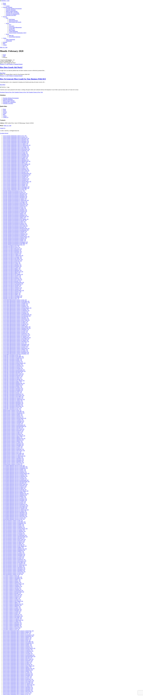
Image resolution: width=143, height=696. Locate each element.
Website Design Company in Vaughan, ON (13, 419)
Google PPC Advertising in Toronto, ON (12, 367)
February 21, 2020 (4, 64)
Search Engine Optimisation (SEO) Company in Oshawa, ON (17, 661)
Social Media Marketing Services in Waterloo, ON (15, 472)
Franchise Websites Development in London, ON (14, 212)
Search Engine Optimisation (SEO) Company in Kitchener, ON (18, 674)
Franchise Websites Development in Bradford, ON (15, 195)
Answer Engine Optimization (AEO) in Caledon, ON (15, 143)
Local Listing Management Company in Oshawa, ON (15, 321)
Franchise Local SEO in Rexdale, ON (12, 281)
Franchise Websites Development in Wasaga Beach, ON (16, 236)
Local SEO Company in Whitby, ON (11, 579)
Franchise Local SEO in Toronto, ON (12, 286)
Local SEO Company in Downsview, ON (13, 616)
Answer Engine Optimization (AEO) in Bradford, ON (15, 139)
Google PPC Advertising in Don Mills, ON (13, 396)
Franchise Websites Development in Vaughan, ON (15, 235)
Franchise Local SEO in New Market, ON (13, 274)
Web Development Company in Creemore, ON (14, 563)
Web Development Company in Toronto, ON (13, 532)
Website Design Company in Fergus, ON (12, 448)
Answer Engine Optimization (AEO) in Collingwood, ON (16, 145)
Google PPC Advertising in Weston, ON (12, 360)
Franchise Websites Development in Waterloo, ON (15, 238)
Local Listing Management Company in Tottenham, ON (16, 310)
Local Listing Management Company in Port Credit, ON (16, 320)
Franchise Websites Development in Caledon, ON (14, 199)
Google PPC (12, 28)
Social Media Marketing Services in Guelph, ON (14, 501)
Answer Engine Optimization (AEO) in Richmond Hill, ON (17, 173)
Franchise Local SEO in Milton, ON (11, 273)
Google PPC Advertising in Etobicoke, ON (13, 394)
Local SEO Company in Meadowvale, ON (13, 604)
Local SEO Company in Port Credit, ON (12, 594)
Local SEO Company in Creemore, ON (12, 618)
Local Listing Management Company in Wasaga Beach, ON (17, 308)
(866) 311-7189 (3, 47)
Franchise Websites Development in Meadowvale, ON (16, 216)
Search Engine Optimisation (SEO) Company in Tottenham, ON (18, 651)
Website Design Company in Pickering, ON (13, 430)
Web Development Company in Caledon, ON (14, 566)
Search (7, 23)
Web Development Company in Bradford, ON (14, 570)
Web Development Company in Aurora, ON (13, 573)
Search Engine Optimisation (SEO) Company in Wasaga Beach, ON (19, 648)
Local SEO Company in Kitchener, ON (12, 609)
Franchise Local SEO (11, 15)
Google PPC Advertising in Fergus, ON (12, 392)
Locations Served (4, 133)
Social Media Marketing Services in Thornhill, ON (15, 478)
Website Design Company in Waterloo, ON (13, 417)
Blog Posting (12, 30)
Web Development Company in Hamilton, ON (14, 555)
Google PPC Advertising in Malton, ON (12, 386)
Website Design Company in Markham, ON (13, 439)
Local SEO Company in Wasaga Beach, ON (13, 583)
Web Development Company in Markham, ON (14, 550)
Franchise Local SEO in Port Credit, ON (12, 279)
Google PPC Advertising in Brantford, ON (13, 402)
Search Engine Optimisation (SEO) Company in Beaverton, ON (18, 691)
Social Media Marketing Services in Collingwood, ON (16, 509)
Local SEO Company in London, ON (12, 608)
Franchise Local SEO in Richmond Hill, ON (13, 282)
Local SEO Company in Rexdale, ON (12, 593)
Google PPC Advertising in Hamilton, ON (13, 390)
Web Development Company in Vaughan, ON (14, 530)
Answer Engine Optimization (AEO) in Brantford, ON (16, 142)
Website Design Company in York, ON (12, 410)
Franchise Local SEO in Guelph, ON (11, 263)
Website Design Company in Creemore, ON (13, 454)
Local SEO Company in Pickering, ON (12, 596)
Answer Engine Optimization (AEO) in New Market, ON (16, 164)
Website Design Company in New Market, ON (14, 435)
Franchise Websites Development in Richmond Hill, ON (16, 228)
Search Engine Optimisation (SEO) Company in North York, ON (18, 630)
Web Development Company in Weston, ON (13, 526)
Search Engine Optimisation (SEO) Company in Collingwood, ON (18, 684)
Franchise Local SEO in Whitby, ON (11, 294)
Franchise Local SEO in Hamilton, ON (12, 265)
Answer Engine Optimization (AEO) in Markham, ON (16, 160)
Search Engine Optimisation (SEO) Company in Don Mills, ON (18, 682)
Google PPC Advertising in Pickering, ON (13, 375)
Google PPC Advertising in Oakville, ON (13, 379)
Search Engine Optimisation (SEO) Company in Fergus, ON (17, 678)
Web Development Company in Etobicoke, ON (14, 559)
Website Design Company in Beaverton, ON (13, 462)
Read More (2, 73)
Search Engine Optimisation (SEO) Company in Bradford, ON (18, 690)
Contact (5, 45)
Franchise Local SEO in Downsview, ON (13, 259)
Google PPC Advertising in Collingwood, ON (14, 399)
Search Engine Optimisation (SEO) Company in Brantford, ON (18, 687)
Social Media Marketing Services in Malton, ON (14, 496)
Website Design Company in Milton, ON (12, 437)
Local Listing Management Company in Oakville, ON (15, 324)
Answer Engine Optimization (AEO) (17, 32)
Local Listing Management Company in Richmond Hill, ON (17, 314)
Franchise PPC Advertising (12, 12)
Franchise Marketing (11, 10)
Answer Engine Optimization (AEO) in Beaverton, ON (16, 138)
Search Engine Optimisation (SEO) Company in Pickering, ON (18, 660)
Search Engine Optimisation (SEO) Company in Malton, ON (17, 671)
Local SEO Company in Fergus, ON (11, 613)
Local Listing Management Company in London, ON (15, 351)
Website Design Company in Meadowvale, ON (14, 438)
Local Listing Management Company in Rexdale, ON (15, 317)
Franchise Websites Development (14, 8)
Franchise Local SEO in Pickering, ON (12, 278)
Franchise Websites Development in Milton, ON (14, 217)
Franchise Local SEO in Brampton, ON (12, 251)
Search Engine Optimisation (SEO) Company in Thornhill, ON (18, 653)
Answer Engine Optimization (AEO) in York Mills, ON (16, 188)
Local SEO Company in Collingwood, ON (13, 620)
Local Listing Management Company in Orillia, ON (15, 322)
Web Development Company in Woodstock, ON (14, 523)
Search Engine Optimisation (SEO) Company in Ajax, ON (17, 694)
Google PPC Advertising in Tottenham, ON (13, 365)
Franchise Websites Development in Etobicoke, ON (15, 205)
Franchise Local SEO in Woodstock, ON (12, 296)
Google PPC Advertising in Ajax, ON (12, 409)
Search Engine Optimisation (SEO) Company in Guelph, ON (17, 676)
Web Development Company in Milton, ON (13, 547)
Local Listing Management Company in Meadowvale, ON (17, 328)
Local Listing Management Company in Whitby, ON (15, 304)
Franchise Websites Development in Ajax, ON (14, 191)
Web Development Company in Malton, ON (13, 551)
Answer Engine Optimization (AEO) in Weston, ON (15, 184)
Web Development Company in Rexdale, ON (13, 538)
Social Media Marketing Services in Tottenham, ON (15, 476)
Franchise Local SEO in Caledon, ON (12, 254)
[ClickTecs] (4, 0)
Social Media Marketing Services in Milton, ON (14, 492)
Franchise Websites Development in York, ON (14, 244)
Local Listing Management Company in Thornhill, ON (16, 313)
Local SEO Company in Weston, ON (12, 581)
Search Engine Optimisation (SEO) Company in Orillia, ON (17, 663)
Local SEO (11, 26)
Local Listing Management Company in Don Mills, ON (16, 339)
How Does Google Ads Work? (11, 67)
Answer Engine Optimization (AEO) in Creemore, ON (16, 146)
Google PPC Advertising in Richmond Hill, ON (14, 371)
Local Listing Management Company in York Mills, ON (16, 301)
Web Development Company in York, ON (13, 520)
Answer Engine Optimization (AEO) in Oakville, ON (15, 165)
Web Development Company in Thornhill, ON (14, 534)
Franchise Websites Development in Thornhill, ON (15, 231)
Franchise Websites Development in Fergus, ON (14, 207)
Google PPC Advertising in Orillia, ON (12, 378)
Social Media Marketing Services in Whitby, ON (14, 469)
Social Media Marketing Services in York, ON (14, 465)
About (4, 4)
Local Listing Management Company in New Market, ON (16, 326)
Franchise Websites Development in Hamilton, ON (15, 209)
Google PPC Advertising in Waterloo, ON (13, 361)
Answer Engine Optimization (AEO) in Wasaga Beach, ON (17, 181)
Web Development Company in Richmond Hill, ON (15, 536)
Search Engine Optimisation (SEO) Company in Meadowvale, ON (18, 668)
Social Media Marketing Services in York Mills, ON (15, 466)
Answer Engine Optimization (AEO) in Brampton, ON (16, 141)
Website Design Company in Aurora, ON (12, 464)
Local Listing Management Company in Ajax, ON (15, 343)
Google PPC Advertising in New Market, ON (14, 380)
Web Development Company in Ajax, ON (13, 574)
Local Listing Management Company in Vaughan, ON (16, 309)
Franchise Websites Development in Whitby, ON (14, 240)
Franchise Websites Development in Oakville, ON (15, 220)
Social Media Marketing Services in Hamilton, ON (15, 500)
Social (7, 34)
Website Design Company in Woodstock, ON (13, 413)
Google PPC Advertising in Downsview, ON (13, 395)
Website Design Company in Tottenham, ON (13, 421)
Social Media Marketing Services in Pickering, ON (15, 485)
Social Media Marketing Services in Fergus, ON (14, 503)
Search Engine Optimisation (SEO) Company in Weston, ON (17, 645)
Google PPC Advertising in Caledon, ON (12, 400)
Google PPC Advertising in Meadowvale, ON (14, 383)
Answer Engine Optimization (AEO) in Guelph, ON (15, 153)
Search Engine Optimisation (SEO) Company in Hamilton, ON (18, 675)
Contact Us (5, 117)
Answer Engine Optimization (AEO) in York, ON (14, 189)
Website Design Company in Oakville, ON (13, 434)
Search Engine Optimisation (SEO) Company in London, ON (17, 672)
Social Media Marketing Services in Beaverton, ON (15, 516)
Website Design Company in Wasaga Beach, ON (14, 418)
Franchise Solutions (7, 7)
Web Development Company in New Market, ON (15, 546)
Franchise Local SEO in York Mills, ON (12, 297)
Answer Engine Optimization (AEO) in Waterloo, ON (15, 182)
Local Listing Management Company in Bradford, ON (16, 345)
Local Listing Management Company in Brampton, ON (16, 344)
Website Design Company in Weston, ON (13, 415)
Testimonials (9, 40)
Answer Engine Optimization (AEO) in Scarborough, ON (16, 174)
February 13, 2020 (4, 75)
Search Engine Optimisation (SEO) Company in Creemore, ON (18, 683)
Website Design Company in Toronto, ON (13, 423)
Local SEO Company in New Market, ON (13, 601)
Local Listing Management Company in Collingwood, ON (17, 337)
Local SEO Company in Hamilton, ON (12, 610)
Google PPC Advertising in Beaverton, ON (13, 406)
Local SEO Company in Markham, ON (12, 605)
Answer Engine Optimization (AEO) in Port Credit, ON (16, 170)
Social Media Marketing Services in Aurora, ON (14, 517)
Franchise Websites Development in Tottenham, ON (15, 234)
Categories (2, 60)
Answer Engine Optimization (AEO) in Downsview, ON (16, 149)
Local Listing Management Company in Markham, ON (16, 329)
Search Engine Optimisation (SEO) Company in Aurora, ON (17, 692)
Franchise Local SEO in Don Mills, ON (12, 258)
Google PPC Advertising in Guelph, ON (12, 391)
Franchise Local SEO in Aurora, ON (11, 247)
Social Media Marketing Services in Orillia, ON (14, 488)
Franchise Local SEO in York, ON (11, 298)
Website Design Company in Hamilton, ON (13, 445)
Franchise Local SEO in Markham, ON (12, 270)
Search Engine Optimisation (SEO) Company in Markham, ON (18, 670)
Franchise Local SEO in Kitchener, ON (12, 266)
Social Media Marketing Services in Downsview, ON (15, 505)
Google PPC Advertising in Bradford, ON (13, 404)
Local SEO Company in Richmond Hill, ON (13, 591)
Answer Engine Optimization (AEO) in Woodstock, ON (16, 187)
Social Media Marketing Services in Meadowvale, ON (16, 493)
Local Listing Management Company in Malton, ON (15, 349)
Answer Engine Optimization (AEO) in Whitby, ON (15, 185)
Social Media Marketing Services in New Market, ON (15, 491)
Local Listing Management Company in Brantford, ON (16, 341)
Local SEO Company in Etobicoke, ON (12, 614)
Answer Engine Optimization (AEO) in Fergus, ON (15, 152)
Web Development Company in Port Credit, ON (14, 539)
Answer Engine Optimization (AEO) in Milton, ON (15, 162)
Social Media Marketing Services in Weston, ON (14, 470)
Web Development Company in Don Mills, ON (14, 562)
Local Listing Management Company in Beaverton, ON (16, 348)
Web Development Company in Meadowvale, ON (15, 548)
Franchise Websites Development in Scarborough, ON (16, 230)
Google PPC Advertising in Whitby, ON (12, 359)
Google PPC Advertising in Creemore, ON (13, 398)
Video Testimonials (10, 39)
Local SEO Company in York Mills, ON (12, 577)
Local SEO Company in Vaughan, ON (12, 585)
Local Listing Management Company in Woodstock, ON (16, 302)
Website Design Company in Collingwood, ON (14, 456)
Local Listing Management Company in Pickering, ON (16, 318)
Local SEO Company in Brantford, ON (12, 622)
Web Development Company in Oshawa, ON (13, 542)
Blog (4, 43)
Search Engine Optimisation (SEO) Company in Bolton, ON (17, 637)
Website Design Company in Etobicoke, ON (13, 449)
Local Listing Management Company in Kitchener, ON (16, 352)
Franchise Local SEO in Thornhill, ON (12, 285)
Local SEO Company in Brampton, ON (12, 624)
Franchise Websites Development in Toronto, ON (14, 232)
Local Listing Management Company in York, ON (15, 300)
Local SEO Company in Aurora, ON (11, 628)
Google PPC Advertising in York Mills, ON (13, 356)
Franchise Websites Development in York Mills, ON (15, 243)
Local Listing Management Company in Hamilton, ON (16, 353)
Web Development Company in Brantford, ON (14, 567)
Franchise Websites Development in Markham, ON (15, 215)
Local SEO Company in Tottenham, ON (12, 586)
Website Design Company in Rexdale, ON (13, 427)
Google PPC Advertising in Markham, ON (13, 384)
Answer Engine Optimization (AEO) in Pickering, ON (16, 169)
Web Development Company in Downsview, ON (14, 561)
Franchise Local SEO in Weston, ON (11, 293)
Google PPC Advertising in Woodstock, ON (13, 357)
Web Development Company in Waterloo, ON (14, 527)
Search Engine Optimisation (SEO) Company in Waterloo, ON (18, 647)
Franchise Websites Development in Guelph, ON (14, 208)
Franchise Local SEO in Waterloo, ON (12, 291)
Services (5, 16)
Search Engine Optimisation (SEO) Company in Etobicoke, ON (18, 679)
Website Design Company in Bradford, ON (13, 461)
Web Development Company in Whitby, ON (13, 524)
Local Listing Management (15, 27)
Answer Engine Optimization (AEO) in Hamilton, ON (16, 154)
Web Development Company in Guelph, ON (13, 557)
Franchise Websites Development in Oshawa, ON (14, 223)
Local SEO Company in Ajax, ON (11, 629)
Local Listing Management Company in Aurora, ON (15, 347)
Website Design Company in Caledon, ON (13, 457)
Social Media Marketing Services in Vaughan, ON (15, 474)
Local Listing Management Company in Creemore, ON (16, 336)
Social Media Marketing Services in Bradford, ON (15, 515)
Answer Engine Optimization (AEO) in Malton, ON (15, 158)
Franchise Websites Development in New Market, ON (15, 219)
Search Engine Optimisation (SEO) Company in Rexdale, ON (17, 657)
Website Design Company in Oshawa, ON (13, 431)
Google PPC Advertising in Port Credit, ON (13, 374)
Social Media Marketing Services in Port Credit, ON (15, 484)
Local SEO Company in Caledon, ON (12, 621)
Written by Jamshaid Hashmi (15, 64)
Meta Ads (11, 35)
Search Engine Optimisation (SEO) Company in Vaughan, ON (17, 649)
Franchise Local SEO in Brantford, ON (12, 252)
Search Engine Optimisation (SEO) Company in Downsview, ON (18, 680)
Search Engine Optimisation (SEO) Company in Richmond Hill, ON (19, 656)
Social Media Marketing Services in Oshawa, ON (14, 487)
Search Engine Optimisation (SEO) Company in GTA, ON (17, 633)
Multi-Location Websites (12, 11)
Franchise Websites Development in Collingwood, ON (16, 200)
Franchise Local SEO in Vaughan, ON (12, 289)
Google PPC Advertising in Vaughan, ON (13, 364)
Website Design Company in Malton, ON (12, 441)
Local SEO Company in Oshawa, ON (12, 597)
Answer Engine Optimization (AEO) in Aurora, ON (15, 137)
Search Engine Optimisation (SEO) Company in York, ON (17, 640)
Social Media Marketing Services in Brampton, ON (15, 513)
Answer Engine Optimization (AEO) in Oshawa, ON (15, 168)
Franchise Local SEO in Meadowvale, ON (13, 271)
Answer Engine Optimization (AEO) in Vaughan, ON (15, 180)
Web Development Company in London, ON (13, 552)
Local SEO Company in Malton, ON (11, 606)
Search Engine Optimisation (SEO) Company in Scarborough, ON (18, 655)
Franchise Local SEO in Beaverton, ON (12, 248)
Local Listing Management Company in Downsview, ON (16, 335)
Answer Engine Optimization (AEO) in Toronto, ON (15, 177)
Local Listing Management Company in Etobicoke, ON (16, 333)
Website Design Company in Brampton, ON (13, 460)
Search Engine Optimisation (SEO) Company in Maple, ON (17, 632)
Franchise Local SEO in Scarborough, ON (13, 283)
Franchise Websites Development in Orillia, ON (14, 222)
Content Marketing (13, 31)
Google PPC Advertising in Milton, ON (12, 382)
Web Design (12, 19)
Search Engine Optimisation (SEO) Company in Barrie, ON (17, 639)
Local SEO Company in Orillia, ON (11, 598)
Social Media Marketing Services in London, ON (14, 497)
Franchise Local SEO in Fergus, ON (11, 262)
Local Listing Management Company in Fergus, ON (15, 332)
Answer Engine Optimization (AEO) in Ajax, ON (14, 135)
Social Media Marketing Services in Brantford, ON (15, 512)
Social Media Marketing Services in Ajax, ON (14, 519)
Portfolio (5, 42)
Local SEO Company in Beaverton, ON (12, 626)
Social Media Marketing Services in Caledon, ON (14, 511)
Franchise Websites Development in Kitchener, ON (15, 211)
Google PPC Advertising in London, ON (12, 387)
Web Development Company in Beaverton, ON (14, 571)
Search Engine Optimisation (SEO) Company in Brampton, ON (18, 688)
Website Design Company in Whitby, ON (13, 414)
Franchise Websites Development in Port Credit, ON (15, 226)
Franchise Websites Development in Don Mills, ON (15, 203)
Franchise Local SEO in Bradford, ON (12, 250)
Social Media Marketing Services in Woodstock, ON (15, 468)
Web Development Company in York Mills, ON (14, 522)
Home (4, 3)
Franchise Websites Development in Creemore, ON (15, 201)
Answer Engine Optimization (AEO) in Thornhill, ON (16, 176)
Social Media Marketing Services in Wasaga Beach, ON (16, 473)
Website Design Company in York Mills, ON (13, 411)
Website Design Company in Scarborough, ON (14, 425)
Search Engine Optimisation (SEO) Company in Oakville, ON (17, 664)
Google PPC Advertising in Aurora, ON (12, 407)
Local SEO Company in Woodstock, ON (12, 578)
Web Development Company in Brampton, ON (14, 569)
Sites (7, 18)
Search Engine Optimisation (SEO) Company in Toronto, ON (17, 652)
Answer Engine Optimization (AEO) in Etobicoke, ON (16, 150)
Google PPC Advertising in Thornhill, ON (13, 368)
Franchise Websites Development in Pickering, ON (15, 224)
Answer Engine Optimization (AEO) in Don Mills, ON (16, 148)
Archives (2, 61)
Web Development (13, 20)
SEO (10, 24)
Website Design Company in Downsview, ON (14, 450)
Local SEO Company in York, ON (11, 575)
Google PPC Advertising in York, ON (12, 355)
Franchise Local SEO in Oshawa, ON (12, 277)
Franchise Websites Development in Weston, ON (14, 239)
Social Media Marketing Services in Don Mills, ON (15, 507)
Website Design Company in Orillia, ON (12, 433)
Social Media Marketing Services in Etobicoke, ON (15, 504)
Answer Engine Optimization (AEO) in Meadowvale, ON (16, 161)
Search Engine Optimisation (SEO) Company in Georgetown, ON (18, 635)
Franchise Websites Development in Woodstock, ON (15, 242)
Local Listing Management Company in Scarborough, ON (16, 316)
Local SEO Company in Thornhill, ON (12, 589)
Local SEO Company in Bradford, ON (12, 625)
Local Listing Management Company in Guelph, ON (15, 330)
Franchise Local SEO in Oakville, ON (12, 275)
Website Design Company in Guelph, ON (13, 446)
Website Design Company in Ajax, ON (12, 452)
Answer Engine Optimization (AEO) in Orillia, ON (15, 166)
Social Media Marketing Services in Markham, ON (15, 495)
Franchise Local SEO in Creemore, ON (12, 256)
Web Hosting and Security (15, 22)
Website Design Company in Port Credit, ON (13, 429)
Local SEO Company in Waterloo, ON (12, 582)
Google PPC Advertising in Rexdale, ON (12, 372)
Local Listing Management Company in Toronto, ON (15, 312)
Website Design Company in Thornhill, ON (13, 422)
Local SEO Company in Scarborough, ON (13, 590)
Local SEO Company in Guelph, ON (12, 612)
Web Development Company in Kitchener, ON (14, 554)
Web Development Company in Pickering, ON (14, 540)
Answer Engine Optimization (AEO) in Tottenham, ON (16, 178)
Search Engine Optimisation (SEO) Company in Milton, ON (17, 667)
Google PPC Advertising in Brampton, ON (13, 403)
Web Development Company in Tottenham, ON (14, 531)
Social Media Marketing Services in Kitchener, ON (15, 499)
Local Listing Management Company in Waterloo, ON (16, 306)
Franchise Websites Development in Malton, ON (14, 213)
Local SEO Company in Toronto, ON (12, 587)
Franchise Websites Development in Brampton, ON (15, 196)
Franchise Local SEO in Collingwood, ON (13, 255)
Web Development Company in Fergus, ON (13, 558)
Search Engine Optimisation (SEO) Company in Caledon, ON (17, 686)
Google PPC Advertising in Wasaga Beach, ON (14, 363)
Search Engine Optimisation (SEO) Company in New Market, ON (18, 665)
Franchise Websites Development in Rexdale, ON (14, 227)
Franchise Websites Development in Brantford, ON (15, 197)
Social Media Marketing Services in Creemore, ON (15, 508)
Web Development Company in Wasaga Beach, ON (15, 528)
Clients (4, 38)
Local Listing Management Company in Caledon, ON (15, 340)
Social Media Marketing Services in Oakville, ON (14, 489)
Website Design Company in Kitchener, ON (13, 443)
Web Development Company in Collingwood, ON (15, 565)
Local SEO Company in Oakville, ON (12, 600)
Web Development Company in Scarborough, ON (15, 535)
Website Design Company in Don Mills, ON (13, 453)
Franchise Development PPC (13, 14)
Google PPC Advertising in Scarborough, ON (14, 369)
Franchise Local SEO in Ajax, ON (11, 246)
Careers (8, 6)
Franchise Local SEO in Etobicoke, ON (12, 261)
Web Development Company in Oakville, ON (14, 544)
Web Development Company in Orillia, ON (13, 543)
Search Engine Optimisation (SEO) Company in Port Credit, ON (18, 659)
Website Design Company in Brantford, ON (13, 458)
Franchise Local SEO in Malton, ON (11, 269)
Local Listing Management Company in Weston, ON (15, 305)
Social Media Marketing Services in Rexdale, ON (14, 483)
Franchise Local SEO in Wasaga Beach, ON (13, 290)
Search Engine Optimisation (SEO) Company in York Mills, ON (18, 641)
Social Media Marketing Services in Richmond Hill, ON (16, 481)
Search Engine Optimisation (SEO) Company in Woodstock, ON (18, 643)
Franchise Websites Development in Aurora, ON (14, 192)
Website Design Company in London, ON (13, 442)
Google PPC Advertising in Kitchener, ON (13, 388)
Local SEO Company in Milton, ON (11, 602)
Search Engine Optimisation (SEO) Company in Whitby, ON (17, 644)
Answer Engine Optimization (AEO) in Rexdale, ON (15, 172)
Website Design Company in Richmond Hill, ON (14, 426)
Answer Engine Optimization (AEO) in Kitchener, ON (16, 156)
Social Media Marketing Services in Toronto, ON (14, 477)
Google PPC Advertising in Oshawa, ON (12, 376)
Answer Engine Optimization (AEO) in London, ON (15, 157)
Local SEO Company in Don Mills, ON (12, 617)
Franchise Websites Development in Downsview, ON (15, 204)
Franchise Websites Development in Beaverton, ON (15, 193)
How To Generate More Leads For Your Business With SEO (23, 79)
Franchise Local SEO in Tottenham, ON (12, 287)
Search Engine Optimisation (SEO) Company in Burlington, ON (18, 636)
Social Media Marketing (14, 36)
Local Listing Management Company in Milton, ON (15, 325)
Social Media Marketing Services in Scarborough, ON (15, 480)
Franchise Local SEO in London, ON (12, 267)
